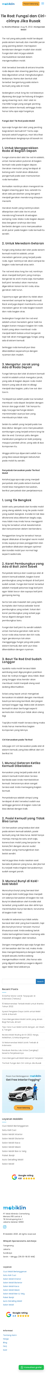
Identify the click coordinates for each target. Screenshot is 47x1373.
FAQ (5, 1346)
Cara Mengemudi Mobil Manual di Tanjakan (22, 1058)
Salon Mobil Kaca (11, 1142)
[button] (23, 1177)
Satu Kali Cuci (9, 1130)
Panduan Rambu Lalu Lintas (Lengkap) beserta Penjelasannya (20, 1051)
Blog (5, 1342)
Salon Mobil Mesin (11, 1146)
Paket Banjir (8, 1155)
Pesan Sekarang (31, 4)
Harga (6, 1339)
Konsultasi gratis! (33, 1367)
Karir (5, 1350)
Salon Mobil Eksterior (13, 1138)
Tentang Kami (10, 1335)
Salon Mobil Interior (12, 1134)
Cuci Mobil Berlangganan (15, 1125)
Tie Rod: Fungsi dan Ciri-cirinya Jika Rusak (21, 1063)
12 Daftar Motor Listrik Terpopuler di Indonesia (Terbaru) (18, 997)
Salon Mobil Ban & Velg (14, 1151)
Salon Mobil (8, 1163)
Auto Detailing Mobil (12, 1159)
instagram (4, 1226)
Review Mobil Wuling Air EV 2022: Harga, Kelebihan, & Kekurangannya (20, 1036)
